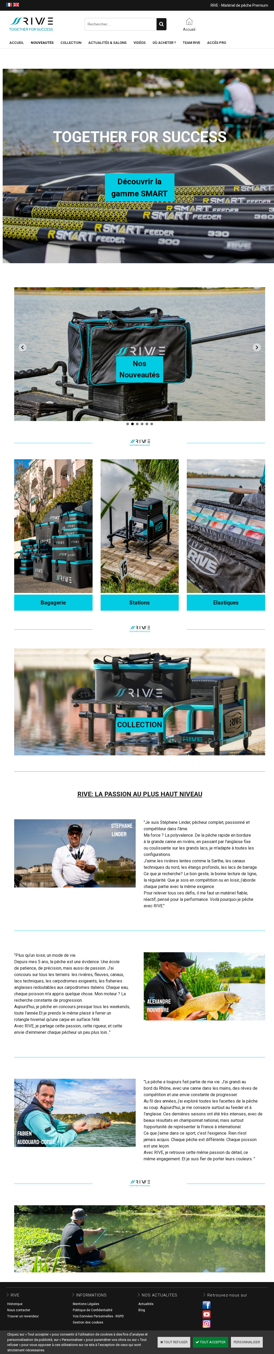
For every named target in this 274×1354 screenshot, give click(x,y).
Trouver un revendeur (23, 1316)
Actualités (146, 1304)
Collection (70, 43)
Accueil (16, 43)
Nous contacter (18, 1310)
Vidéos (140, 43)
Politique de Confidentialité (92, 1310)
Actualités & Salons (107, 43)
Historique (14, 1304)
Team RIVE (191, 43)
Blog (141, 1310)
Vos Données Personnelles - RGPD (98, 1316)
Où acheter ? (164, 43)
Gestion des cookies (88, 1322)
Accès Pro (216, 43)
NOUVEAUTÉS (42, 43)
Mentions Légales (86, 1304)
